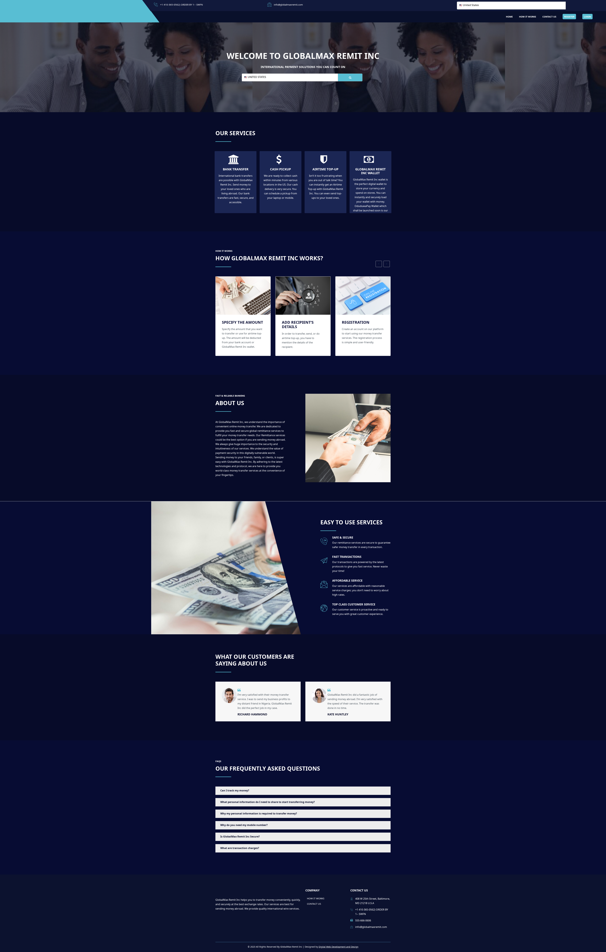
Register (569, 16)
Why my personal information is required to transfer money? (258, 813)
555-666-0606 (363, 920)
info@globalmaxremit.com (288, 4)
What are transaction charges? (239, 848)
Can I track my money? (234, 790)
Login (587, 16)
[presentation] (379, 264)
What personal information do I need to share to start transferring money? (267, 802)
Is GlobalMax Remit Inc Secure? (240, 836)
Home (509, 16)
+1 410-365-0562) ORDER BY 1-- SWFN (181, 4)
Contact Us (549, 16)
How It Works (527, 16)
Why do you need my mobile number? (244, 825)
